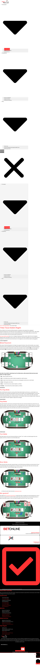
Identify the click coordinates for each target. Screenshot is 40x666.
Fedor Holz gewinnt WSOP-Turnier (7, 629)
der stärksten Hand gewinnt (10, 495)
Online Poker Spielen (6, 325)
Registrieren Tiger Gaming (6, 620)
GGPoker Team (6, 321)
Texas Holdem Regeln (7, 49)
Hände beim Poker (18, 491)
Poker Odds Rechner (7, 51)
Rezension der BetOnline (7, 97)
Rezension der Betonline (6, 610)
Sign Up (38, 656)
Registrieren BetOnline (35, 532)
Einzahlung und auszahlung (8, 100)
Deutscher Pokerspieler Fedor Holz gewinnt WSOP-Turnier (11, 147)
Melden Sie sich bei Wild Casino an (7, 621)
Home (1, 325)
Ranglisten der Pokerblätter (7, 50)
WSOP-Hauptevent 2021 (7, 148)
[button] (14, 165)
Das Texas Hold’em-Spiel (4, 336)
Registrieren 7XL (36, 542)
